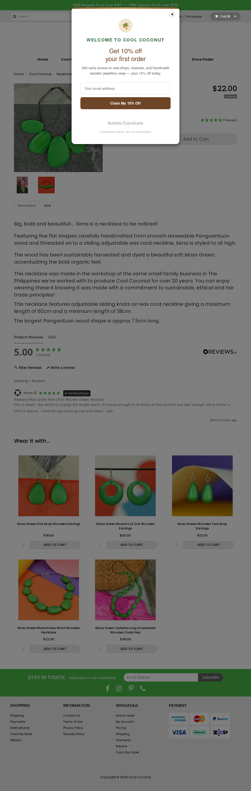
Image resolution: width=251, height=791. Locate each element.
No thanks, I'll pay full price (125, 123)
